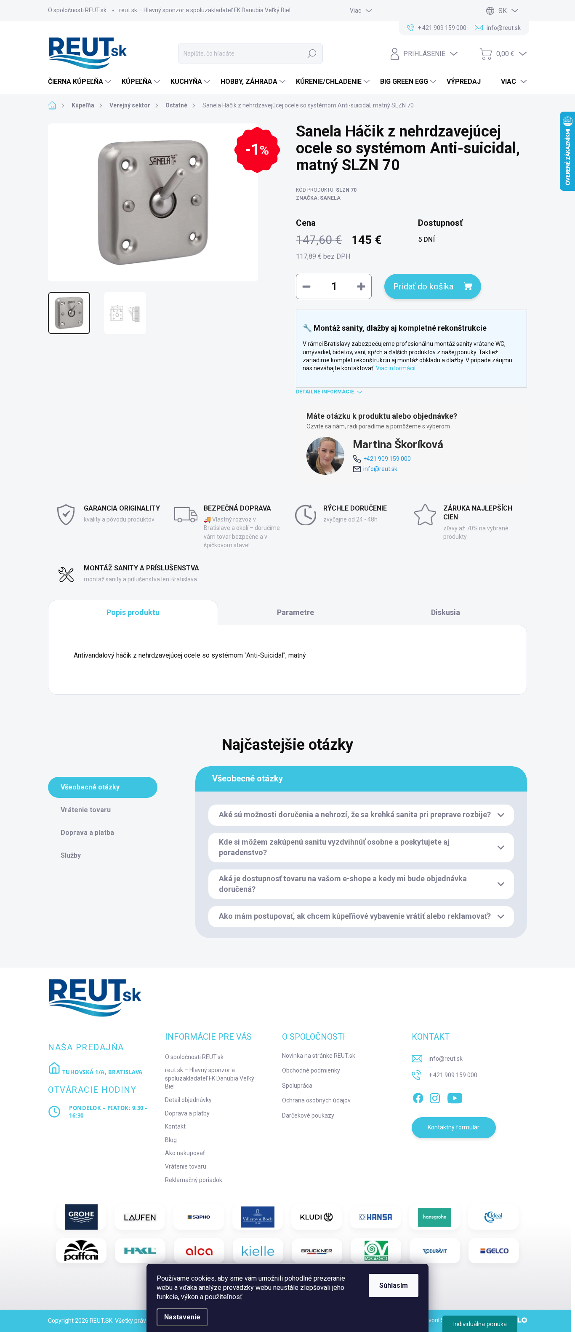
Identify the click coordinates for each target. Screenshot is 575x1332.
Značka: (318, 198)
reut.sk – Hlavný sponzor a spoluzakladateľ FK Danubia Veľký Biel (204, 10)
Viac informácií (395, 368)
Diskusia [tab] (445, 612)
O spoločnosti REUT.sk (77, 10)
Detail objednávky (188, 1100)
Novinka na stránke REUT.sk (318, 1055)
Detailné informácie (325, 392)
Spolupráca (297, 1085)
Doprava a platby (187, 1113)
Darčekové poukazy (308, 1115)
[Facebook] (418, 1096)
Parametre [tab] (295, 612)
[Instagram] (435, 1096)
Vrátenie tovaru (185, 1166)
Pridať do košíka (423, 286)
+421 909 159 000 (387, 458)
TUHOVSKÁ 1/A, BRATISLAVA (102, 1072)
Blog (171, 1140)
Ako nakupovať (185, 1153)
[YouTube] (454, 1096)
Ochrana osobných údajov (316, 1100)
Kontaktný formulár (453, 1127)
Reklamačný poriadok (193, 1180)
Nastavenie (182, 1317)
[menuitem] (80, 81)
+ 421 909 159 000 (453, 1075)
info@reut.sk (380, 468)
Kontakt (175, 1126)
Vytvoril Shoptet (441, 1320)
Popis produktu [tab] (133, 612)
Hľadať (312, 53)
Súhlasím (393, 1285)
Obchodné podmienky (311, 1070)
